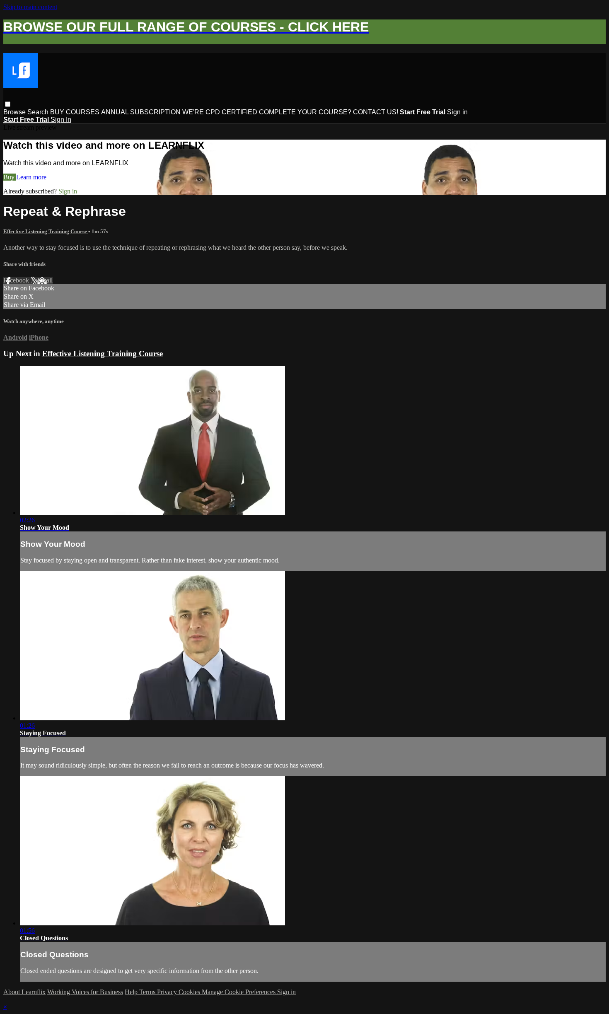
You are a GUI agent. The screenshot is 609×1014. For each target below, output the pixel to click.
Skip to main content (30, 6)
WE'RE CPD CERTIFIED (219, 112)
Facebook (17, 280)
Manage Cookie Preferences (239, 991)
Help (132, 991)
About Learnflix (24, 991)
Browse (15, 112)
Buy (9, 177)
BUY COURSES (74, 112)
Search (38, 112)
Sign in (457, 112)
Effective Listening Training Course (45, 231)
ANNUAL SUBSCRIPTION (141, 112)
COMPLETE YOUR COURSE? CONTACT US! (328, 112)
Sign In (61, 119)
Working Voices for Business (85, 991)
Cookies (190, 991)
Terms (148, 991)
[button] (7, 104)
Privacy (168, 991)
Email (45, 280)
